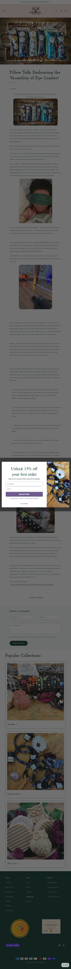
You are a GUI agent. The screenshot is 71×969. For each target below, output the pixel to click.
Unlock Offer (24, 494)
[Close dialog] (67, 463)
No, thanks (24, 503)
